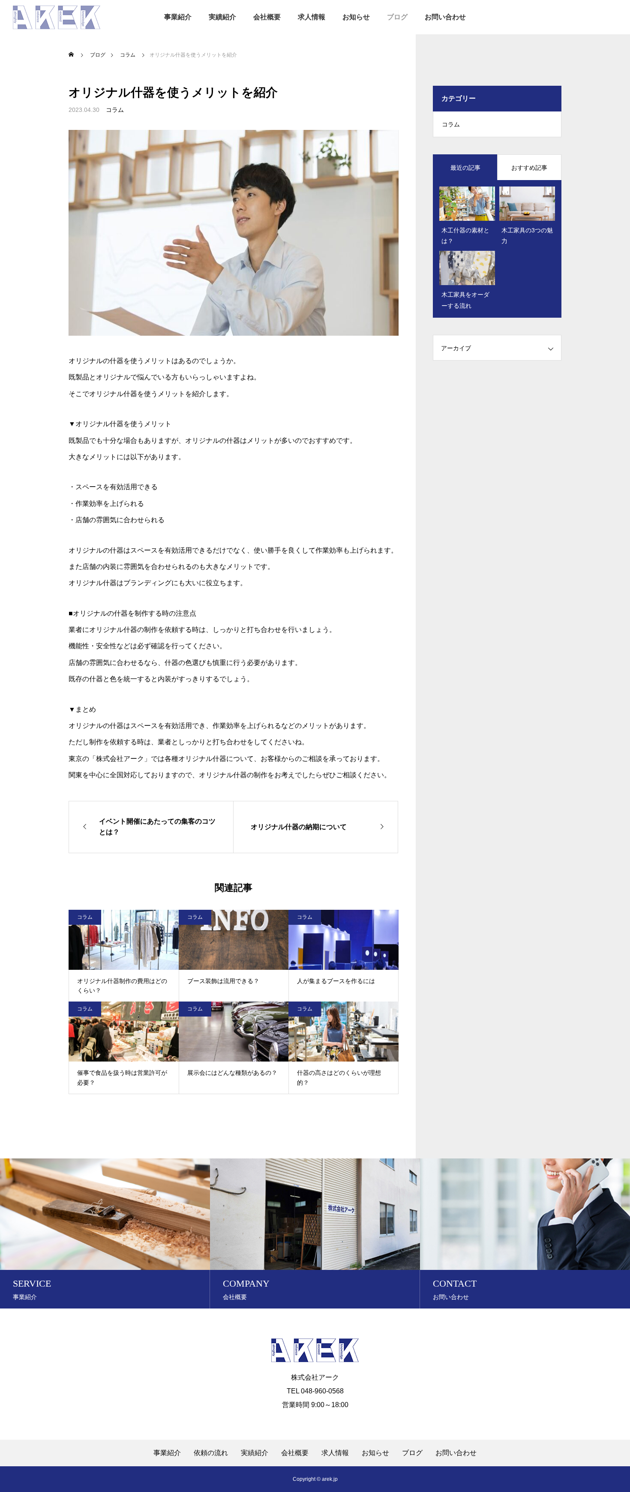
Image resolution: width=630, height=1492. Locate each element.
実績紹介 (222, 17)
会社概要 (267, 17)
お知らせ (356, 17)
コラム (115, 109)
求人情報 (311, 17)
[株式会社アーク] (56, 17)
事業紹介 (178, 17)
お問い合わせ (445, 17)
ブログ (397, 17)
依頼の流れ (211, 1453)
